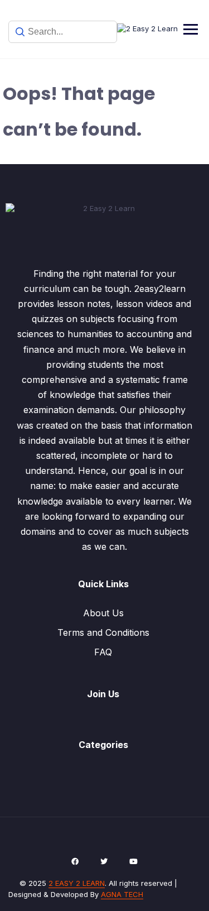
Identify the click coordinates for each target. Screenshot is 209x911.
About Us (103, 612)
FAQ (103, 652)
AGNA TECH (122, 894)
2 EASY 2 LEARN (76, 883)
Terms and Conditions (103, 632)
